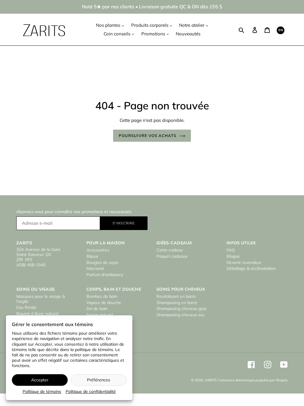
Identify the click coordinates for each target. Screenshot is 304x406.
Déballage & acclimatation (251, 268)
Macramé (95, 268)
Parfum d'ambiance (104, 274)
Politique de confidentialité (91, 391)
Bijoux (92, 256)
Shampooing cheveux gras (181, 308)
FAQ (231, 250)
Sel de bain (96, 308)
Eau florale (26, 307)
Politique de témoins (42, 391)
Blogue (233, 256)
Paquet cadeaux (171, 256)
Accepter (39, 380)
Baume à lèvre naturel (37, 313)
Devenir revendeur (244, 262)
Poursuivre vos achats (148, 135)
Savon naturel (99, 314)
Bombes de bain (101, 296)
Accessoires (97, 250)
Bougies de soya (102, 262)
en (280, 30)
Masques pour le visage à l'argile (40, 299)
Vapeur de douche (103, 302)
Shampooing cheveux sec (180, 314)
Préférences (98, 380)
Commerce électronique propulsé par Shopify (253, 380)
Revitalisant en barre (176, 296)
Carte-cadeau (169, 250)
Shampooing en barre (176, 302)
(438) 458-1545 (30, 264)
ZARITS (211, 380)
